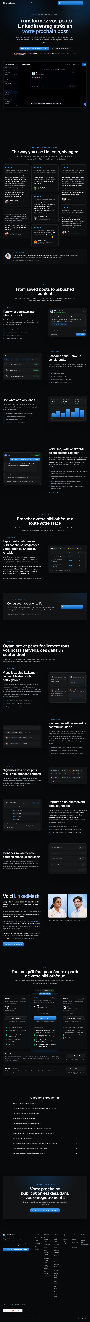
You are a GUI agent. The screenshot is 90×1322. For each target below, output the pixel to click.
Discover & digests (56, 1251)
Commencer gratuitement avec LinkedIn (71, 3)
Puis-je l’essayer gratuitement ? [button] (23, 1138)
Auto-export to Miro (46, 1273)
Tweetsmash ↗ (75, 1243)
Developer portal (56, 1265)
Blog (45, 3)
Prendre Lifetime (75, 1069)
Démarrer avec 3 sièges (74, 1018)
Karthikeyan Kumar (66, 920)
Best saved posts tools (55, 1289)
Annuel (48, 990)
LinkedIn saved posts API (56, 1275)
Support (74, 1247)
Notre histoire (74, 1238)
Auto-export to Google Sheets (46, 1259)
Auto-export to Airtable (46, 1266)
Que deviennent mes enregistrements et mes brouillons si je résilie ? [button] (35, 1144)
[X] (82, 1318)
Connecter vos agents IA (61, 48)
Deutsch (23, 1304)
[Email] (85, 1318)
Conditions (84, 1238)
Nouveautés (38, 1243)
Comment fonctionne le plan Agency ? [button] (25, 1118)
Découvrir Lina (53, 492)
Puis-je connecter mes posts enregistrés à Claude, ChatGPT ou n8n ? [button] (35, 1108)
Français (17, 1304)
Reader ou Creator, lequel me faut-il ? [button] (25, 1103)
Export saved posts (46, 1239)
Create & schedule (56, 1256)
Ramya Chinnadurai (54, 920)
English (11, 1304)
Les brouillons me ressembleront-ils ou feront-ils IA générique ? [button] (33, 1133)
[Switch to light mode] (85, 3)
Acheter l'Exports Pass (75, 1056)
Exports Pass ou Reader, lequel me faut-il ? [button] (27, 1113)
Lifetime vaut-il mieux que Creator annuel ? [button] (27, 1123)
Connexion (52, 3)
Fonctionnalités (20, 3)
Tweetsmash (34, 921)
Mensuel (39, 990)
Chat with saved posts (56, 1281)
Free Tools (31, 3)
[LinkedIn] (78, 1318)
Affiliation (37, 1249)
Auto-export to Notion (46, 1252)
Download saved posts (47, 1246)
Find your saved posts (56, 1239)
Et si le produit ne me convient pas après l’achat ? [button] (29, 1154)
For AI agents (55, 1295)
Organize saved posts (56, 1246)
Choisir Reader (16, 1018)
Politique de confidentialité (84, 1242)
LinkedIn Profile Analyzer (65, 1241)
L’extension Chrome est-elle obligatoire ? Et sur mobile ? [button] (31, 1149)
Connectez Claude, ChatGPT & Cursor (45, 14)
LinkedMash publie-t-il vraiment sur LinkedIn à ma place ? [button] (32, 1128)
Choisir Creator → (44, 1018)
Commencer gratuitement (13, 944)
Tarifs (39, 3)
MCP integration (56, 1270)
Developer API (56, 1260)
